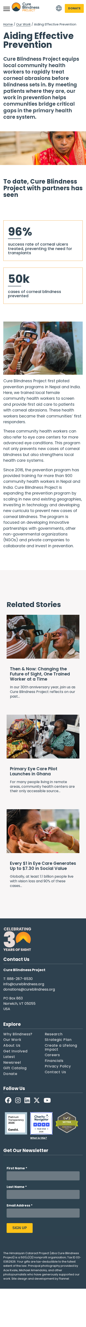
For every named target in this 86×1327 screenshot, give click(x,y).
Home (8, 24)
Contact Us (55, 1072)
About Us (11, 1046)
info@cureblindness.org (23, 984)
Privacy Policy (58, 1066)
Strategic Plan (58, 1040)
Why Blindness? (17, 1034)
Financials (54, 1061)
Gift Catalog (15, 1068)
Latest (9, 1057)
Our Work (23, 24)
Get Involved (15, 1051)
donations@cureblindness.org (29, 989)
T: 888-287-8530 (18, 978)
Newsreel (12, 1063)
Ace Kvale (10, 1270)
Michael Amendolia (33, 1270)
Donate (74, 8)
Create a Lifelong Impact (61, 1047)
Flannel (64, 1278)
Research (54, 1034)
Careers (52, 1055)
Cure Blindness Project (25, 8)
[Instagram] (18, 1100)
